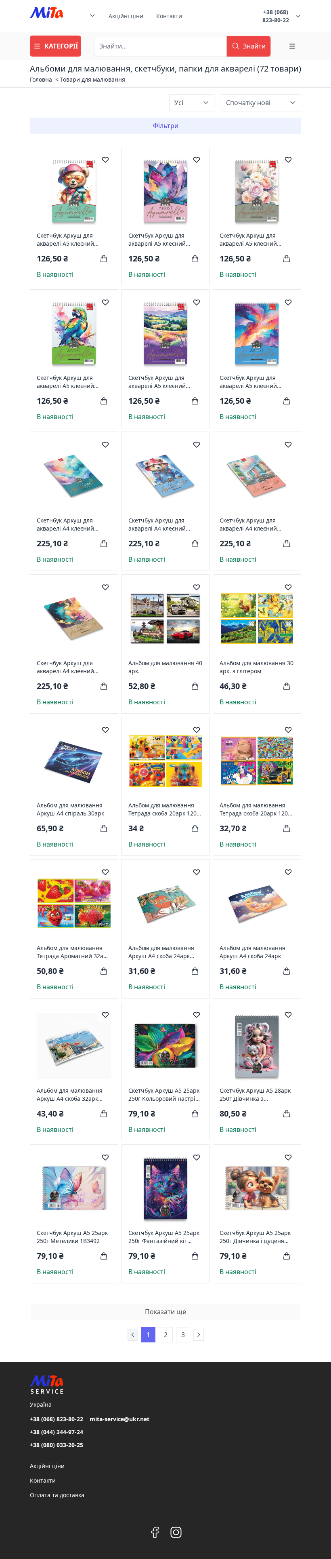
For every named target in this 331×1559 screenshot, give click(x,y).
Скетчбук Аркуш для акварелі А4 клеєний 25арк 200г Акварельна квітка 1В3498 (69, 667)
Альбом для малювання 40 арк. (165, 667)
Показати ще (165, 1311)
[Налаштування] (292, 46)
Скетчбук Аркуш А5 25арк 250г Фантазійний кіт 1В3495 (163, 1237)
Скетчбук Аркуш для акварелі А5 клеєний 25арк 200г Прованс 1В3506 (157, 382)
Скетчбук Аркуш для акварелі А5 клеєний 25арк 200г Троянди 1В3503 (248, 240)
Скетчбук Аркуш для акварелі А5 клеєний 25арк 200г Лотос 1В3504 (162, 240)
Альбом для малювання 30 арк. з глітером (256, 667)
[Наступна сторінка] (198, 1335)
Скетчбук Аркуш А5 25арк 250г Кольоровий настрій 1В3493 (163, 1095)
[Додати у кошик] (103, 258)
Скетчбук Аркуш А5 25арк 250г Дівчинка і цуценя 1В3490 (255, 1237)
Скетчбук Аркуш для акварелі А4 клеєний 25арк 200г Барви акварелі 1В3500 (65, 524)
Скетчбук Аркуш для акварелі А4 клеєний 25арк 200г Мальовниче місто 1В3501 (253, 524)
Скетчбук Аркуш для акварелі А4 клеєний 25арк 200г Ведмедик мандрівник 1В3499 (157, 524)
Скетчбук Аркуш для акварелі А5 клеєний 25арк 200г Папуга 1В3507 (73, 382)
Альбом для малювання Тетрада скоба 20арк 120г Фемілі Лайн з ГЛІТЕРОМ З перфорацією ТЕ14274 (256, 809)
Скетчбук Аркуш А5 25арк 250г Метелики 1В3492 (72, 1237)
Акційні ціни (126, 16)
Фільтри (165, 125)
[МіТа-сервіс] (46, 16)
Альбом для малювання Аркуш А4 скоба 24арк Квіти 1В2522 (161, 952)
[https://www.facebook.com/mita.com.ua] (155, 1532)
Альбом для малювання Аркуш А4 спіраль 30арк (70, 809)
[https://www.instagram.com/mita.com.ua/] (176, 1532)
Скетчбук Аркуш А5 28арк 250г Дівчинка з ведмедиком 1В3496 (255, 1095)
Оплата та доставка (57, 1495)
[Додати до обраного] (105, 159)
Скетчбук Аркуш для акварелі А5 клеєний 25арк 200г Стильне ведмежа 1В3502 (65, 240)
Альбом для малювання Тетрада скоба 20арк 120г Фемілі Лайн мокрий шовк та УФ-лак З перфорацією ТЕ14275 (164, 809)
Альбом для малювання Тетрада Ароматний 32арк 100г (73, 952)
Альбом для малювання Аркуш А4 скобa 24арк (252, 952)
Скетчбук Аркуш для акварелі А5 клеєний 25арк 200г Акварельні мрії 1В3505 (251, 382)
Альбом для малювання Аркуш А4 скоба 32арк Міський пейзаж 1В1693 (70, 1095)
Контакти (169, 16)
